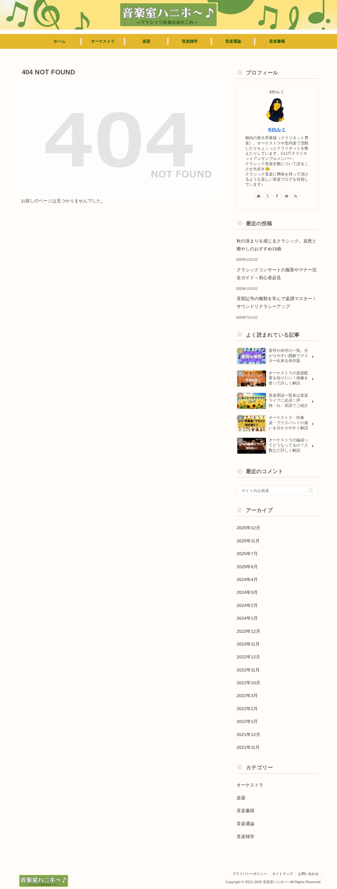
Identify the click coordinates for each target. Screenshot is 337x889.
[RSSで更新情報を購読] (295, 195)
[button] (310, 490)
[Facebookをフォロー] (277, 195)
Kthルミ (277, 129)
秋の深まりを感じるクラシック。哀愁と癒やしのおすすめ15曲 (277, 245)
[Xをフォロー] (267, 195)
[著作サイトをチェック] (258, 195)
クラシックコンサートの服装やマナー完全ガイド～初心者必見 (277, 273)
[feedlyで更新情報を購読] (286, 195)
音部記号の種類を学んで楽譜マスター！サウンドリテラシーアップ (277, 302)
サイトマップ (282, 874)
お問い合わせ (308, 874)
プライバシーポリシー (249, 874)
